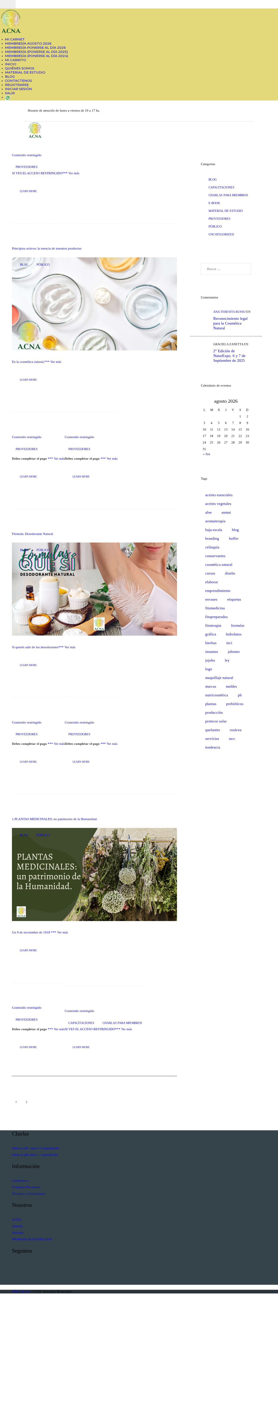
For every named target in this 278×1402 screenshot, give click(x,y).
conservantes (215, 556)
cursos (210, 573)
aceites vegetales (218, 504)
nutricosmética (216, 695)
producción (214, 712)
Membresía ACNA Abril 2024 (32, 1239)
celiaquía (212, 547)
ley (227, 660)
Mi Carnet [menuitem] (15, 39)
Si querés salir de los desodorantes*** (38, 647)
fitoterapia (213, 625)
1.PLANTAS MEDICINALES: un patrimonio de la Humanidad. (55, 819)
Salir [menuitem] (10, 93)
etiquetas (234, 599)
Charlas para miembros (122, 1023)
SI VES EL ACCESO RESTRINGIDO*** (40, 173)
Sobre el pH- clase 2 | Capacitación (35, 1148)
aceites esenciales (219, 495)
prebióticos (234, 704)
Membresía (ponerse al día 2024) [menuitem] (36, 56)
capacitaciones (81, 1023)
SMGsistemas (21, 1291)
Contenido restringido (26, 155)
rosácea (236, 730)
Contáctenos (20, 1180)
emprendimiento (217, 591)
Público (43, 264)
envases (211, 599)
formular (238, 625)
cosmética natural (218, 565)
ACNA (16, 1219)
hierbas (211, 643)
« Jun (206, 454)
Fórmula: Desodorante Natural (32, 534)
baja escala (213, 530)
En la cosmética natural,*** (31, 361)
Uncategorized (221, 234)
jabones (234, 652)
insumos (211, 652)
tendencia (212, 747)
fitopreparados (216, 617)
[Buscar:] (226, 269)
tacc (232, 739)
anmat (226, 512)
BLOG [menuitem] (10, 76)
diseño (230, 573)
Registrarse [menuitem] (17, 85)
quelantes (212, 730)
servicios (212, 739)
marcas (210, 686)
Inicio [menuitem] (10, 64)
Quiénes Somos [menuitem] (19, 68)
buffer (233, 538)
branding (212, 538)
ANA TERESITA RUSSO (229, 311)
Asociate (18, 1232)
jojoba (210, 660)
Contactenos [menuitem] (18, 81)
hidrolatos (234, 634)
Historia (17, 1226)
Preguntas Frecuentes (26, 1187)
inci (229, 643)
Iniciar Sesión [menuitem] (18, 89)
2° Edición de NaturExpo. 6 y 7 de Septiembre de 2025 (229, 356)
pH (240, 695)
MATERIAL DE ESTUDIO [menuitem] (25, 72)
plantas (210, 704)
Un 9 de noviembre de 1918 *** (34, 932)
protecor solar (216, 721)
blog (24, 264)
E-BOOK (214, 203)
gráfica (210, 634)
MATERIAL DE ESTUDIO (225, 211)
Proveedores (27, 167)
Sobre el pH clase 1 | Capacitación (35, 1154)
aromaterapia (215, 521)
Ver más (73, 173)
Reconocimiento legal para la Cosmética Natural (230, 323)
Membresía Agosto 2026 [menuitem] (28, 43)
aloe (208, 512)
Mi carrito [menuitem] (15, 60)
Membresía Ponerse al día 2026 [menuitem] (35, 47)
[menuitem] (7, 97)
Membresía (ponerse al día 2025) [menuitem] (36, 52)
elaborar (211, 582)
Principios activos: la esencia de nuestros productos (46, 248)
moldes (231, 686)
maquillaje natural (219, 678)
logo (208, 669)
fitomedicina (215, 608)
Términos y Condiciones (28, 1193)
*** (33, 458)
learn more (28, 191)
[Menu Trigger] (8, 4)
